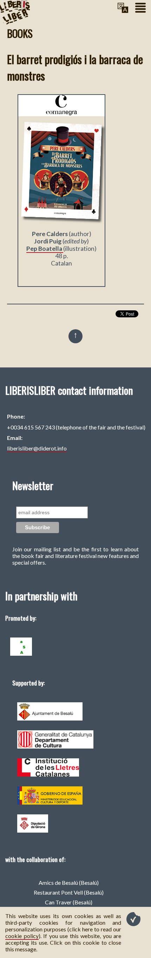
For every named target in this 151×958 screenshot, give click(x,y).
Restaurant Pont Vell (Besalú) (69, 892)
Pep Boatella (44, 248)
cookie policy (22, 935)
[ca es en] (123, 8)
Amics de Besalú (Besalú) (69, 882)
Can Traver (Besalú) (68, 902)
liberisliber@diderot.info (37, 448)
